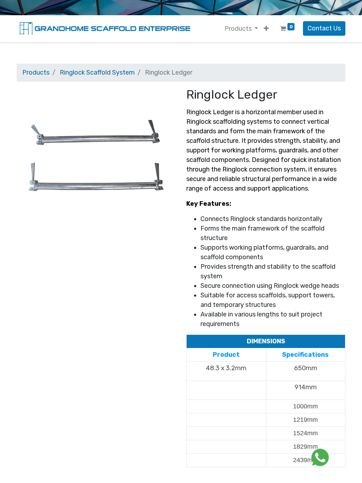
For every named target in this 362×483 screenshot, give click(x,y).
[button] (266, 28)
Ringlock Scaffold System (97, 72)
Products (35, 72)
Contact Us (324, 28)
